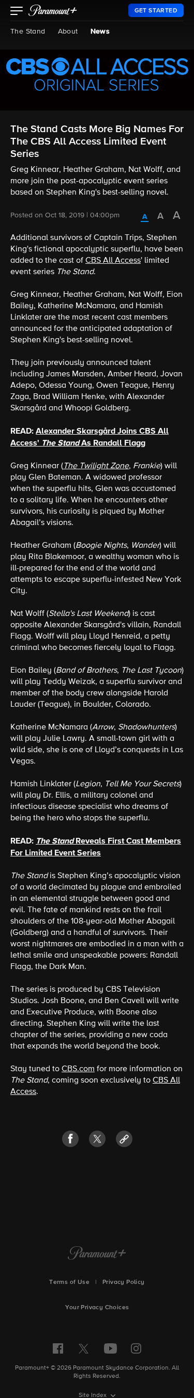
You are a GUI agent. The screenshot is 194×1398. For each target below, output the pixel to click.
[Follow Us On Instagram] (136, 1348)
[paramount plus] (52, 10)
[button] (16, 12)
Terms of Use (69, 1282)
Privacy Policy (123, 1282)
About (68, 31)
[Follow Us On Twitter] (83, 1348)
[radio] (145, 217)
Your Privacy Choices (97, 1308)
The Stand (28, 31)
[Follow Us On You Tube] (110, 1348)
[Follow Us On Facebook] (58, 1348)
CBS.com (78, 1069)
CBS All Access (113, 261)
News (100, 31)
